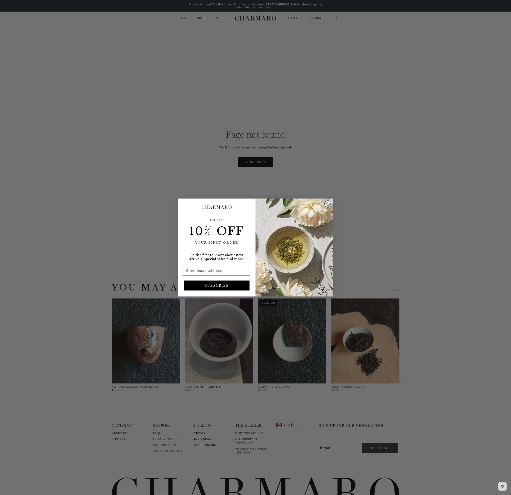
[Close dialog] (327, 204)
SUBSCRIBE (217, 286)
